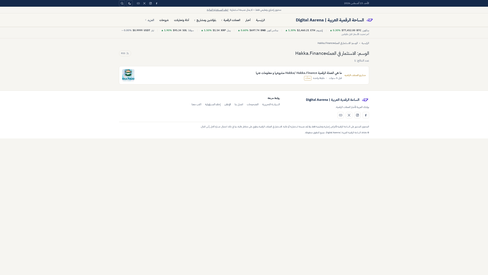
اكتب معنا (196, 104)
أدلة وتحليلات (181, 20)
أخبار (248, 20)
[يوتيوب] (138, 3)
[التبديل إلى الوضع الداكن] (130, 3)
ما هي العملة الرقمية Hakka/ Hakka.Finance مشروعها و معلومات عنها (299, 73)
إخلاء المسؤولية (213, 104)
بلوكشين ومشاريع (206, 20)
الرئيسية (260, 20)
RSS (123, 53)
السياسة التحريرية (271, 104)
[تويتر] (144, 3)
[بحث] (122, 3)
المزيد (151, 20)
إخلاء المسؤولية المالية (217, 10)
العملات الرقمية (232, 20)
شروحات (164, 20)
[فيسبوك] (156, 3)
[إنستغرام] (150, 3)
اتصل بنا (239, 104)
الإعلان (227, 104)
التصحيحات (252, 104)
